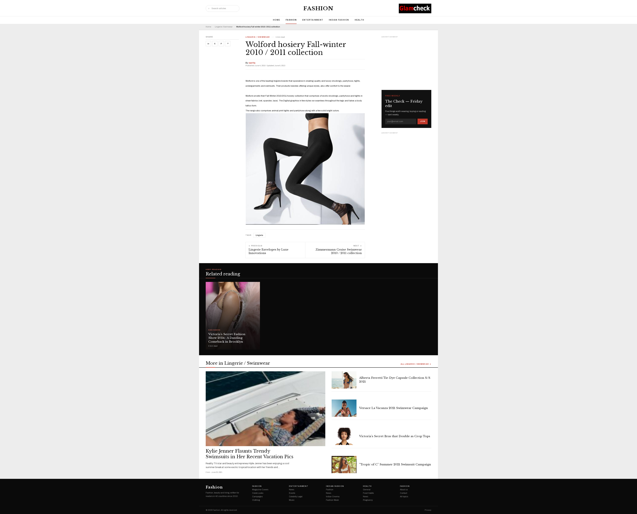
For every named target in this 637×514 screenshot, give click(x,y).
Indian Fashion (339, 20)
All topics (404, 497)
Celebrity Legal (295, 497)
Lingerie (259, 235)
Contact (403, 493)
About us (404, 490)
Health (359, 20)
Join (422, 121)
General (366, 490)
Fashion (318, 8)
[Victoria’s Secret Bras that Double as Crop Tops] (344, 436)
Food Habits (368, 493)
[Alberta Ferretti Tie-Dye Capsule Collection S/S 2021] (344, 380)
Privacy (428, 510)
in (208, 44)
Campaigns (257, 497)
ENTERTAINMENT (312, 20)
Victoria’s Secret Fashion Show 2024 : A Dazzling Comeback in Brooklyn (226, 338)
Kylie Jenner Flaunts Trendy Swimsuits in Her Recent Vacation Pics (249, 453)
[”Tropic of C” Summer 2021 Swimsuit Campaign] (344, 464)
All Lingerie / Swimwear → (416, 364)
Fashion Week (332, 500)
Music (291, 500)
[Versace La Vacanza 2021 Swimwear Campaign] (344, 408)
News (291, 490)
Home (276, 20)
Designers (214, 330)
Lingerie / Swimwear (224, 27)
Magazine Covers (260, 490)
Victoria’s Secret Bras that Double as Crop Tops (394, 436)
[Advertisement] (406, 59)
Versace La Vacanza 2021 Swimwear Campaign (393, 408)
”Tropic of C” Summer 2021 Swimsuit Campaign (395, 464)
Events (292, 493)
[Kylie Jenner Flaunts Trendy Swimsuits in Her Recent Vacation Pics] (265, 408)
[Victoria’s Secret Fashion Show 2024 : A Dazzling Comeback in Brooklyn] (233, 316)
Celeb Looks (257, 493)
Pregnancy (368, 500)
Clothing (256, 500)
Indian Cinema (332, 497)
